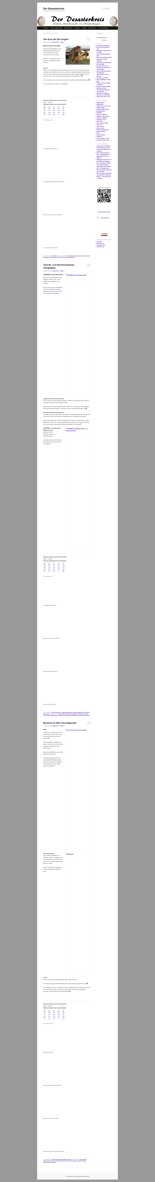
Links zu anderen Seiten (56, 28)
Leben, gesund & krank (102, 123)
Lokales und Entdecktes (66, 712)
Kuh (78, 1161)
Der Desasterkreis (53, 8)
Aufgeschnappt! (100, 107)
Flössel (45, 715)
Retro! (82, 712)
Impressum (77, 28)
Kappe (74, 1161)
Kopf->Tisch (54, 256)
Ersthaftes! (99, 112)
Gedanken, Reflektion (102, 118)
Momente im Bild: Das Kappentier (60, 722)
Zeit (60, 257)
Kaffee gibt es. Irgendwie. (103, 93)
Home (44, 102)
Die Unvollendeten (104, 28)
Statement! (99, 136)
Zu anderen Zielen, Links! (103, 140)
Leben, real (99, 124)
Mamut (54, 257)
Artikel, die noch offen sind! (103, 106)
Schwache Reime (101, 135)
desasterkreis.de (77, 256)
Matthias (52, 715)
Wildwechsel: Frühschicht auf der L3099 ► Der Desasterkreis (104, 161)
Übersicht (46, 28)
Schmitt (60, 715)
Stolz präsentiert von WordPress (82, 1176)
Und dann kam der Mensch (103, 45)
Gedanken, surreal (101, 119)
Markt (58, 257)
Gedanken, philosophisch (103, 116)
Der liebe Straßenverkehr (103, 109)
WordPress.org (100, 246)
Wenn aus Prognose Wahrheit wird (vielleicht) (104, 149)
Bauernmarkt (70, 256)
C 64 (84, 414)
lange (51, 257)
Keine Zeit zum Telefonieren (104, 95)
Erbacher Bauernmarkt (83, 714)
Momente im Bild (77, 712)
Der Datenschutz (68, 28)
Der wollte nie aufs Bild (102, 78)
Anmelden (99, 241)
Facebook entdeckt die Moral (104, 86)
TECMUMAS (46, 428)
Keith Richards (81, 80)
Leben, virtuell (100, 126)
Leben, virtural (100, 128)
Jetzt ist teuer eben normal (103, 96)
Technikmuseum (66, 715)
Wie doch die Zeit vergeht (55, 39)
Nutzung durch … (93, 28)
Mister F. (63, 42)
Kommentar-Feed (101, 245)
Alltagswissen (100, 104)
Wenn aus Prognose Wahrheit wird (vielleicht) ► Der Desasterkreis (104, 174)
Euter (68, 1161)
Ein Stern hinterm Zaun (102, 66)
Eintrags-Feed (100, 243)
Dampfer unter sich (101, 88)
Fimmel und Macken (56, 712)
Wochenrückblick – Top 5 (103, 138)
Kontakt (84, 28)
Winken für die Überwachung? (104, 57)
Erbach (83, 256)
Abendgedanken (101, 102)
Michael (56, 715)
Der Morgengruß (101, 111)
